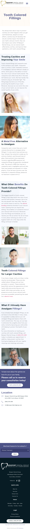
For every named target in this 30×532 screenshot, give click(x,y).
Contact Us (15, 496)
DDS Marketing (19, 528)
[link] (16, 481)
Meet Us (15, 489)
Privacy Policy (15, 514)
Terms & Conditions (15, 516)
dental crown (9, 296)
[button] (27, 3)
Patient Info (15, 493)
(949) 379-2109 (22, 335)
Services (15, 491)
